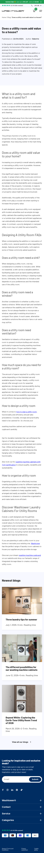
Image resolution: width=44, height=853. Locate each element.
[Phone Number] (32, 5)
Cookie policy (36, 849)
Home (4, 17)
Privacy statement (24, 849)
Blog (9, 17)
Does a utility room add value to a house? (27, 17)
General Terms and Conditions (7, 849)
